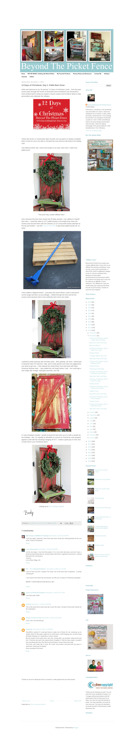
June (91, 423)
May (91, 426)
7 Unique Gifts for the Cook (98, 356)
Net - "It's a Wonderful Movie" (36, 569)
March (92, 432)
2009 (90, 458)
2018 (90, 324)
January (92, 437)
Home (23, 73)
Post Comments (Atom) (37, 704)
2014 (90, 444)
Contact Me (97, 73)
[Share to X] (69, 523)
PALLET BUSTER (49, 226)
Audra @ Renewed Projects (35, 592)
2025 (90, 305)
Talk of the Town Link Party (98, 343)
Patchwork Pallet (100, 536)
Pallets (32, 76)
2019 (90, 322)
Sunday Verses (94, 353)
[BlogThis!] (67, 523)
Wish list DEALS (94, 345)
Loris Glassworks (32, 549)
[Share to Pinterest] (72, 523)
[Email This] (65, 523)
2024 (90, 308)
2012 (90, 450)
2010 (90, 455)
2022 (90, 313)
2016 (90, 330)
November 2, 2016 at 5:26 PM (48, 549)
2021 (90, 316)
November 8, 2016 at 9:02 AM (51, 618)
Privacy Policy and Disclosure (82, 73)
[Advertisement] (67, 12)
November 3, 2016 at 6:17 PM (55, 592)
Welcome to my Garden (102, 479)
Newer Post (26, 701)
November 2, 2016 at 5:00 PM (59, 536)
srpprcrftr (29, 629)
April (91, 429)
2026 (90, 302)
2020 (90, 319)
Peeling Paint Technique (103, 507)
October (92, 412)
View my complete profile (94, 130)
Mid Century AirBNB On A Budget (37, 536)
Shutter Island (99, 545)
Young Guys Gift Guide (96, 369)
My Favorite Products (63, 73)
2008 (90, 461)
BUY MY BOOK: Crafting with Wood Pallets (41, 73)
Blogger (75, 727)
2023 (90, 310)
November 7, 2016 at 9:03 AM (41, 604)
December (93, 333)
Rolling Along (99, 498)
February (93, 435)
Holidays (107, 73)
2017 (90, 327)
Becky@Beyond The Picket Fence (99, 105)
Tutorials (24, 76)
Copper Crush (93, 391)
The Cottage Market (56, 506)
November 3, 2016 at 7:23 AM (56, 569)
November (93, 335)
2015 (90, 441)
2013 (90, 447)
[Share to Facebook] (71, 523)
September (93, 415)
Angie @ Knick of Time (34, 618)
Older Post (77, 701)
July (91, 421)
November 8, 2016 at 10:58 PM (43, 629)
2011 (89, 452)
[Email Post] (60, 523)
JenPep (28, 604)
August (92, 418)
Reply (28, 543)
